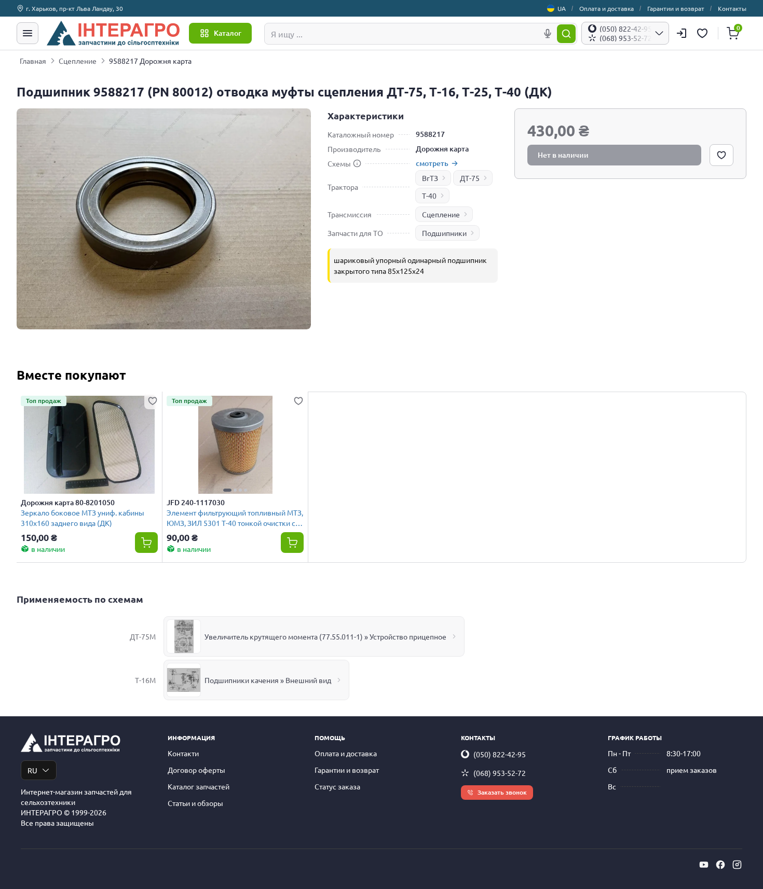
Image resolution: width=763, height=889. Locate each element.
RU (32, 770)
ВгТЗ (430, 178)
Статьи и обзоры (195, 803)
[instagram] (737, 864)
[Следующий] (293, 444)
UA (561, 8)
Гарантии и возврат (675, 8)
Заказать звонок (502, 792)
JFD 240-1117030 (196, 502)
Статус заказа (337, 786)
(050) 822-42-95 (499, 754)
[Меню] (27, 33)
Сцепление (78, 60)
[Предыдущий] (177, 444)
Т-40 (429, 195)
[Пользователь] (681, 33)
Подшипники (444, 233)
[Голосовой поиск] (547, 33)
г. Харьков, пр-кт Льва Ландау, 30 (74, 8)
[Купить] (146, 542)
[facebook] (720, 864)
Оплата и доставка (606, 8)
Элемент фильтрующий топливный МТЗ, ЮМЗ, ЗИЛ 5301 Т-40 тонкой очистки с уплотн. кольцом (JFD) (235, 517)
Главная (33, 60)
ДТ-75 (470, 178)
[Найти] (566, 33)
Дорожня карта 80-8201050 (68, 502)
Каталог (227, 33)
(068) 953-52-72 (499, 772)
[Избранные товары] (704, 33)
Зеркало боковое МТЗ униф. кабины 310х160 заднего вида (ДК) (82, 517)
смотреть (432, 163)
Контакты (732, 8)
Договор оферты (196, 769)
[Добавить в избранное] (721, 155)
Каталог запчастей (198, 786)
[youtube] (704, 864)
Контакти (183, 753)
